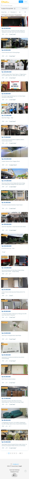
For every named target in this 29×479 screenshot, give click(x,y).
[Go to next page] (22, 453)
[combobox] (14, 5)
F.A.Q (14, 473)
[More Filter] (25, 12)
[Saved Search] (20, 12)
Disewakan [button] (13, 12)
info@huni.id (16, 464)
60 (20, 453)
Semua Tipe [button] (3, 12)
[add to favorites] (26, 17)
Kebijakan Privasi (14, 471)
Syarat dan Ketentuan (14, 469)
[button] (14, 8)
